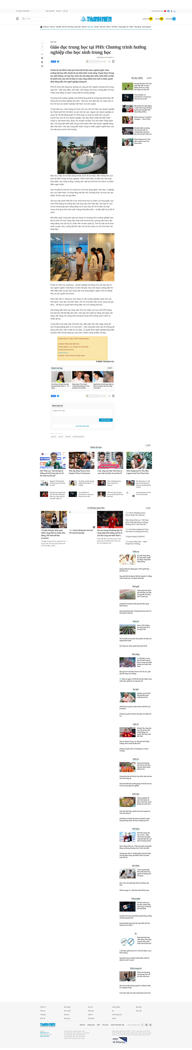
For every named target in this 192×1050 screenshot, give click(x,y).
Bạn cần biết (50, 11)
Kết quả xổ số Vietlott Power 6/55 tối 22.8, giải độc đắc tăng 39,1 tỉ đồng (135, 673)
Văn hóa (102, 27)
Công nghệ (122, 27)
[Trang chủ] (41, 27)
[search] (35, 19)
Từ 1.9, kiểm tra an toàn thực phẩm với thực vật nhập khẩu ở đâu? (135, 640)
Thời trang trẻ (146, 27)
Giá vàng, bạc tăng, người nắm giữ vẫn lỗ (133, 646)
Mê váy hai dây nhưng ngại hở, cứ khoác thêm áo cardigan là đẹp (135, 987)
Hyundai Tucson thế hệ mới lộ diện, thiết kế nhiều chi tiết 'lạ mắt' (134, 959)
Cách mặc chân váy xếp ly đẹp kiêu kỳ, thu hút (135, 993)
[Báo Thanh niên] (47, 1025)
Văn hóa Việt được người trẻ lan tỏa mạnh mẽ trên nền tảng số (135, 812)
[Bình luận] (42, 58)
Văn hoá (91, 1011)
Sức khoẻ (67, 1011)
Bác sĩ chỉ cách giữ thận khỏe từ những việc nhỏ (134, 884)
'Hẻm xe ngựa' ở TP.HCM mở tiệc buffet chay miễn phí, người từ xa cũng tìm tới (136, 680)
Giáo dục (90, 27)
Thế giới (58, 27)
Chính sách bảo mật (117, 1025)
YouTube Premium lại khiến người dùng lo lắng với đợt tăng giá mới (136, 917)
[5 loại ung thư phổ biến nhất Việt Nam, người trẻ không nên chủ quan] (128, 874)
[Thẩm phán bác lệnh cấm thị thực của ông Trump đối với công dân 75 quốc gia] (128, 594)
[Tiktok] (171, 11)
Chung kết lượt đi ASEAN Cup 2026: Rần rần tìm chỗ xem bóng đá (136, 777)
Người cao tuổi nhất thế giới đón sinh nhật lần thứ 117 (143, 695)
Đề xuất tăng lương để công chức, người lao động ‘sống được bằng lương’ (144, 558)
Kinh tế (64, 27)
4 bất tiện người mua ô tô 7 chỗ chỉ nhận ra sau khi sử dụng (135, 952)
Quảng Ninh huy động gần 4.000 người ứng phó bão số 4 (134, 570)
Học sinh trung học (78, 436)
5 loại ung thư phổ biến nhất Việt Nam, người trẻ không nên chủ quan (144, 873)
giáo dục (53, 436)
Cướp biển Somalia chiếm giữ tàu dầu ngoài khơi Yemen (134, 605)
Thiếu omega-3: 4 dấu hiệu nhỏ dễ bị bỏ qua (134, 890)
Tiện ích (58, 11)
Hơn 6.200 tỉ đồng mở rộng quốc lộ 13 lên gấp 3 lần (143, 627)
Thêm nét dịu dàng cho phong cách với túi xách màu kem (143, 974)
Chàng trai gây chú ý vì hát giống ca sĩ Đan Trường (134, 750)
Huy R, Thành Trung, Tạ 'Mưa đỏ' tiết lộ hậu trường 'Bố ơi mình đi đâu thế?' (134, 742)
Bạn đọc (139, 1007)
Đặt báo (82, 1025)
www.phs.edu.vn (63, 352)
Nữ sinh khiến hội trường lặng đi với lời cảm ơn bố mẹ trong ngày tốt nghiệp (136, 785)
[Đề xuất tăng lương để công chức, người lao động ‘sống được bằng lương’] (128, 560)
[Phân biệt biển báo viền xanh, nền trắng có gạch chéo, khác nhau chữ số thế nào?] (128, 941)
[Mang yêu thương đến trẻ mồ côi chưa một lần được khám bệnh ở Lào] (128, 767)
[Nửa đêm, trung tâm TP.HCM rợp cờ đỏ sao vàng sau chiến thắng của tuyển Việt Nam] (128, 662)
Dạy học (60, 436)
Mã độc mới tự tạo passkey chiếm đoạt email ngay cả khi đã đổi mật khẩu (144, 905)
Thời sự (52, 27)
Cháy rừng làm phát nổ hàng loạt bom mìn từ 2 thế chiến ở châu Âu (135, 612)
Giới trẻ (84, 27)
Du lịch (96, 27)
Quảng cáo (91, 1025)
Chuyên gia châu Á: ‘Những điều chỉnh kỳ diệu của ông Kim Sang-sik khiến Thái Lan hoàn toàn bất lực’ (135, 855)
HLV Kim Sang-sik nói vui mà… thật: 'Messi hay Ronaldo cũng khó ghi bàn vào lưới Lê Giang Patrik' (144, 837)
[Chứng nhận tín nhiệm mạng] (119, 1040)
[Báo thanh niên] (96, 19)
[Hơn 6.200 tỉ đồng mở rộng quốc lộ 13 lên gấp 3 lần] (128, 629)
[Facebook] (168, 11)
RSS (98, 1025)
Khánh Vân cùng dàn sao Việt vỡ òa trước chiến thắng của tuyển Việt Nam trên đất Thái (144, 732)
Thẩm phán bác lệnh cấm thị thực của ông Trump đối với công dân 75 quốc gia (144, 593)
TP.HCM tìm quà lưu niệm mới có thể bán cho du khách (135, 707)
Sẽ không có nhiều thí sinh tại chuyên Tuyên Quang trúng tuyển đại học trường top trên (135, 819)
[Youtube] (165, 11)
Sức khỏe (77, 27)
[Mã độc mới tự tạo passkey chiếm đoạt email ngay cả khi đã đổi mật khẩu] (128, 907)
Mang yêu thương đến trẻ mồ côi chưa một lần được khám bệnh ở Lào (143, 766)
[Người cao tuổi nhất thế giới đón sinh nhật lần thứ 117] (128, 697)
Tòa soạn (105, 1025)
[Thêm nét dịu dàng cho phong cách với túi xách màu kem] (128, 976)
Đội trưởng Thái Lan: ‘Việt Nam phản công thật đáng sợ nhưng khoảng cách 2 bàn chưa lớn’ (136, 847)
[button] (42, 43)
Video (131, 27)
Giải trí (108, 27)
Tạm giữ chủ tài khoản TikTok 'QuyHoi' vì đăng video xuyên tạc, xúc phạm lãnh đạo (136, 577)
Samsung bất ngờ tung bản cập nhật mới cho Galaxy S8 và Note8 (135, 924)
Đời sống (71, 27)
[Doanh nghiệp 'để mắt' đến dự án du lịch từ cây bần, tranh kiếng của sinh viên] (128, 802)
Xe (127, 27)
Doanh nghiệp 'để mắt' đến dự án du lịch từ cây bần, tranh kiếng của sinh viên (144, 801)
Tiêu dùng (137, 27)
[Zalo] (175, 11)
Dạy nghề (67, 436)
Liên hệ (65, 11)
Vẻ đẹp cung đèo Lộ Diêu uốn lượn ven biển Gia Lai (135, 715)
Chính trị (46, 27)
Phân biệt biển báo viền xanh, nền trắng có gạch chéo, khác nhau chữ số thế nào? (144, 940)
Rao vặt (138, 1011)
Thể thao (115, 27)
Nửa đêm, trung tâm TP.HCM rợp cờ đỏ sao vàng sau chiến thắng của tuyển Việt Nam (144, 662)
